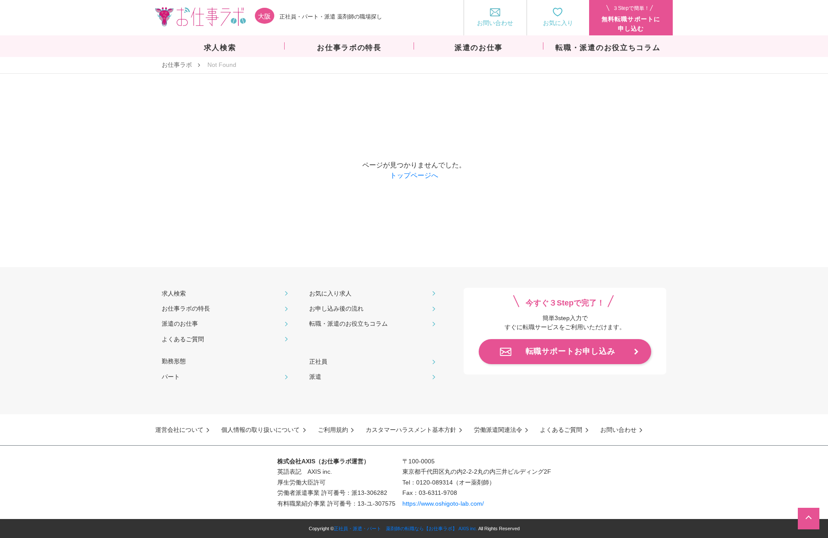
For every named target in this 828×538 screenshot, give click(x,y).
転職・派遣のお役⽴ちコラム (348, 323)
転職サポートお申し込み (570, 351)
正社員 (318, 361)
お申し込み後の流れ (336, 308)
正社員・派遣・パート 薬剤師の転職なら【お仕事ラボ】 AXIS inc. (405, 528)
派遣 (315, 376)
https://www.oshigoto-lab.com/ (443, 503)
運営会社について (179, 429)
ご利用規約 (333, 429)
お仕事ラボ (177, 64)
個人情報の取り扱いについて (260, 429)
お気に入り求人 (330, 293)
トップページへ (414, 175)
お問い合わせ (618, 429)
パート (171, 376)
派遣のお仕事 (180, 323)
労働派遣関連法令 (498, 429)
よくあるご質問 (183, 339)
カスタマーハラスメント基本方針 (411, 429)
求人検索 (174, 293)
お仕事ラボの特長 (186, 308)
